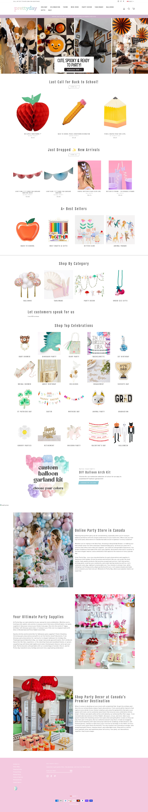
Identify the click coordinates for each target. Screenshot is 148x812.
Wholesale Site (17, 779)
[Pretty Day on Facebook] (51, 776)
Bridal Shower (118, 543)
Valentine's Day (30, 640)
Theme (65, 7)
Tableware (99, 7)
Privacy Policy (17, 772)
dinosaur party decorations (22, 638)
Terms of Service (18, 777)
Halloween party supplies (46, 634)
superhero (30, 642)
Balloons (110, 7)
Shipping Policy (17, 769)
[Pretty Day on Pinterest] (55, 776)
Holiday (44, 7)
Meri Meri (75, 7)
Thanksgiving (17, 640)
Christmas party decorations (22, 636)
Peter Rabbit (33, 630)
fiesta (48, 642)
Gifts (43, 10)
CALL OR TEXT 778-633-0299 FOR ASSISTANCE (26, 1)
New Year (98, 543)
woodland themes (58, 642)
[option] (74, 16)
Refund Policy (17, 774)
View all (74, 86)
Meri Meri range (125, 714)
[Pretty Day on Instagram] (48, 776)
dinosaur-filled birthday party (104, 545)
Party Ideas (16, 766)
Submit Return (17, 782)
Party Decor (87, 7)
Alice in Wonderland (19, 630)
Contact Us (16, 764)
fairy (24, 642)
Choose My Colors (88, 482)
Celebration (55, 7)
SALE (50, 10)
